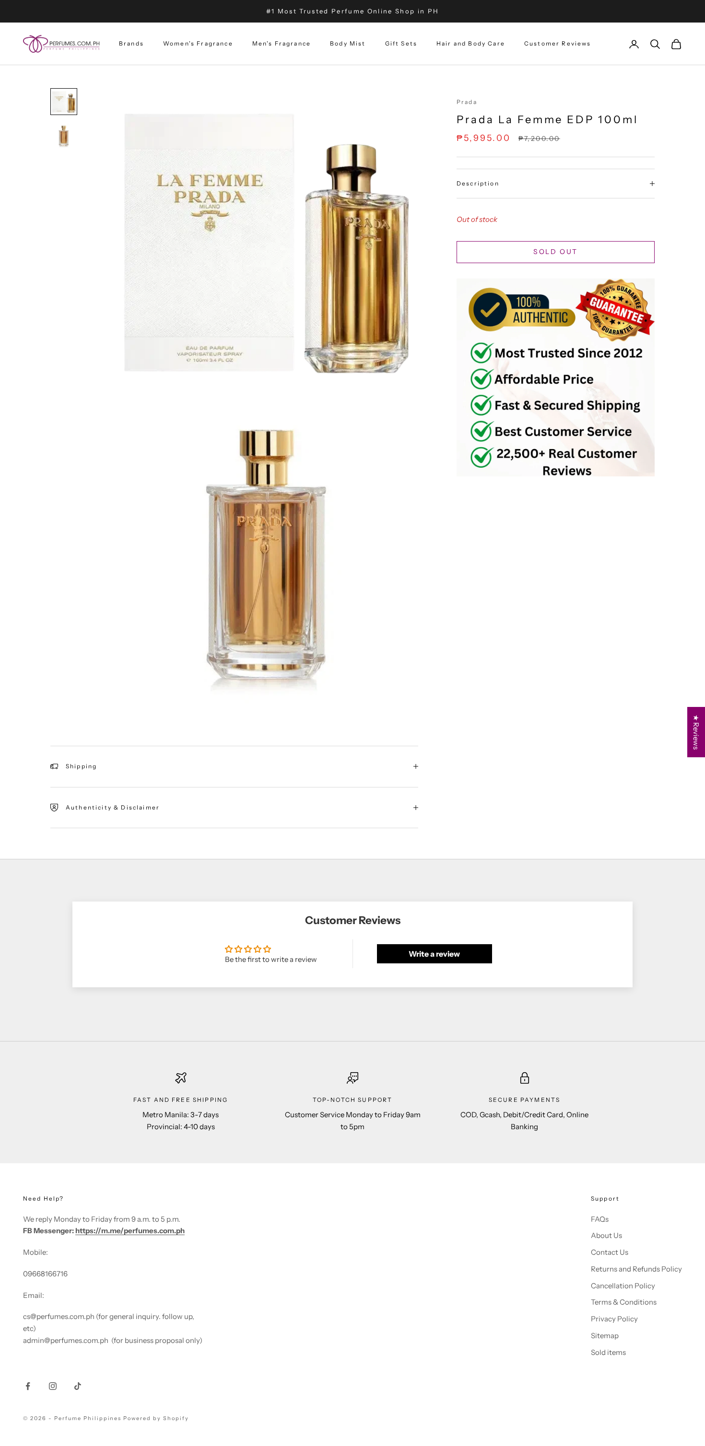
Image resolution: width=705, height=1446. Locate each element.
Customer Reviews (557, 43)
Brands (131, 43)
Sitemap (605, 1335)
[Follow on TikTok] (77, 1386)
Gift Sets (401, 43)
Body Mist (347, 43)
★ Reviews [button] (696, 732)
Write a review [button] (434, 954)
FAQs (600, 1219)
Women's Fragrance (198, 43)
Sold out (555, 251)
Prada (467, 101)
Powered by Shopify (156, 1418)
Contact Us (609, 1252)
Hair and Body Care (470, 43)
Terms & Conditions (624, 1302)
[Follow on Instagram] (53, 1386)
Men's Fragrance (281, 43)
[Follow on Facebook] (28, 1386)
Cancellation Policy (623, 1285)
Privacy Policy (614, 1318)
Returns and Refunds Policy (636, 1268)
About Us (606, 1235)
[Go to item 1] (63, 101)
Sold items (608, 1352)
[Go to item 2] (63, 136)
